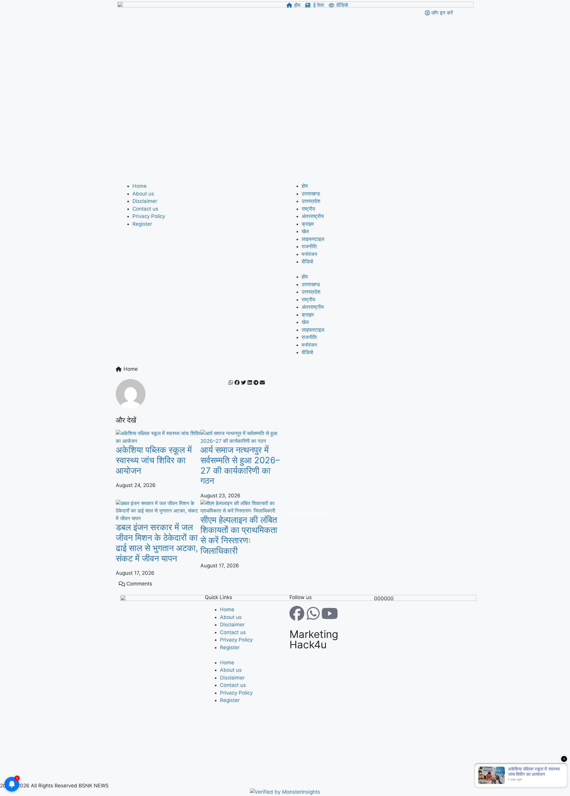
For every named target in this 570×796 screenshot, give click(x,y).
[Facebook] (296, 613)
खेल (305, 231)
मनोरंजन (309, 254)
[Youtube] (329, 613)
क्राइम (308, 224)
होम (305, 186)
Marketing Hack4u (313, 639)
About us (143, 194)
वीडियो (307, 262)
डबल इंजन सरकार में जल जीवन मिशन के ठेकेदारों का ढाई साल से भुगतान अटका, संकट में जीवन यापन (157, 542)
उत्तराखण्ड (311, 194)
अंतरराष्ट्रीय (313, 216)
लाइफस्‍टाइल (313, 239)
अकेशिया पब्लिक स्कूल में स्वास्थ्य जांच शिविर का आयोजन (154, 460)
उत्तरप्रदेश (311, 201)
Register (142, 224)
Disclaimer (144, 201)
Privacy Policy (148, 216)
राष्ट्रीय (308, 209)
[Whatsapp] (313, 613)
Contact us (145, 209)
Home (139, 186)
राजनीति (309, 246)
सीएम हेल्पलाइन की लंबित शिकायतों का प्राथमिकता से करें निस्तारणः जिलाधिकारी (238, 535)
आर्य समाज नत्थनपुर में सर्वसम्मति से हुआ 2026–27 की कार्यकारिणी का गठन (240, 465)
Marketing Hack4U (307, 514)
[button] (231, 383)
